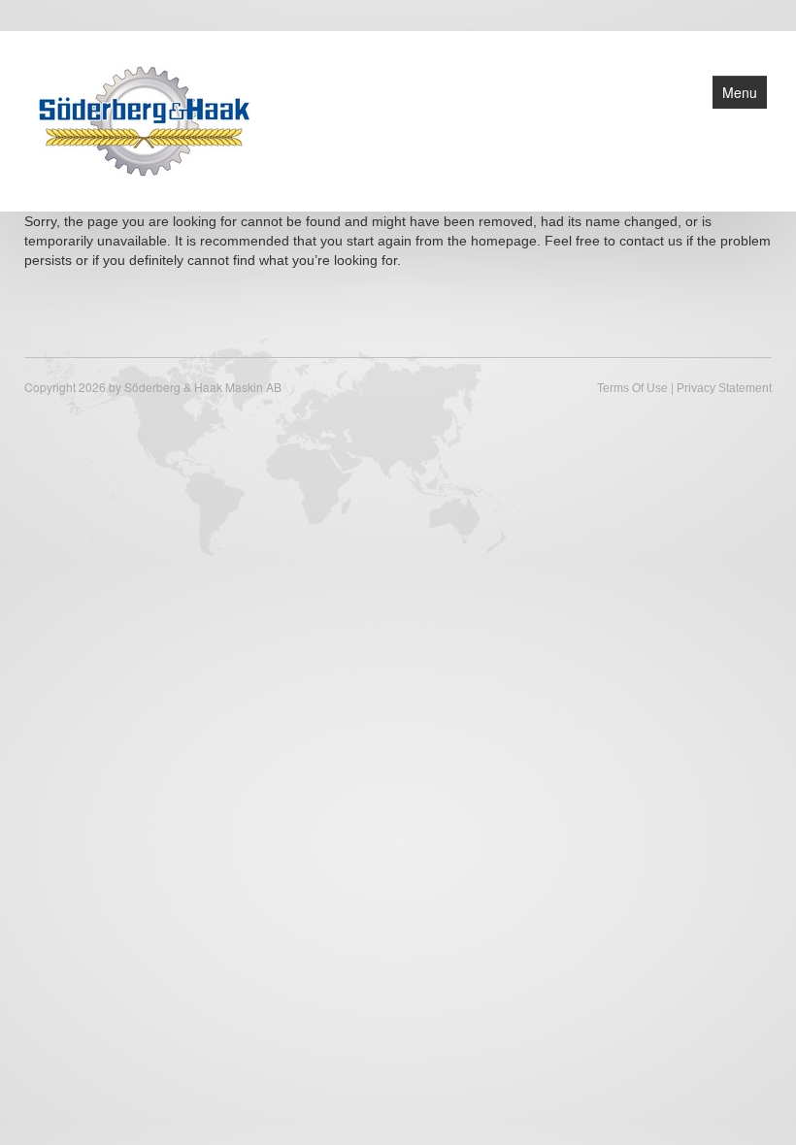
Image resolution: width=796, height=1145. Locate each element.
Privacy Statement (724, 388)
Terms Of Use (632, 388)
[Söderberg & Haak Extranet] (144, 119)
